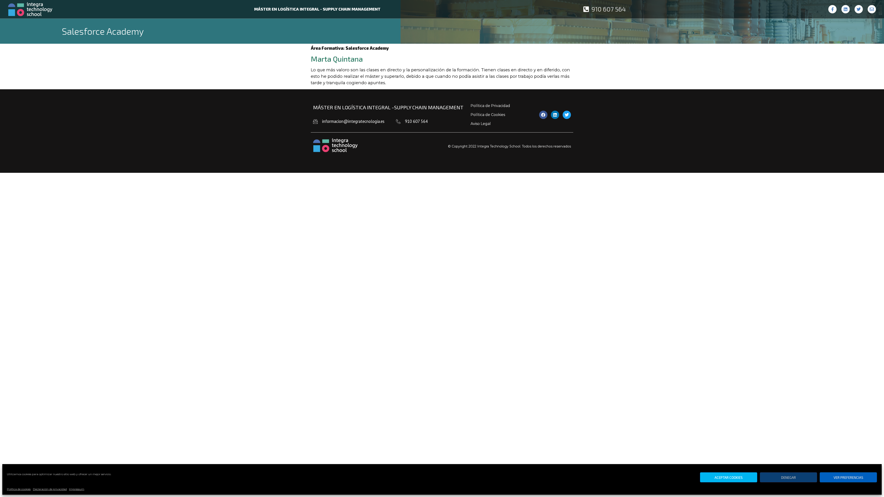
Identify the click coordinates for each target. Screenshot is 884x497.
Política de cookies (19, 489)
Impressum (76, 489)
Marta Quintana (337, 58)
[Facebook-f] (832, 9)
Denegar (788, 477)
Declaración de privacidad (50, 489)
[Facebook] (543, 115)
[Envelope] (872, 9)
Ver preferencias (848, 477)
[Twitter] (859, 9)
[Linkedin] (845, 9)
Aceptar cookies (729, 477)
